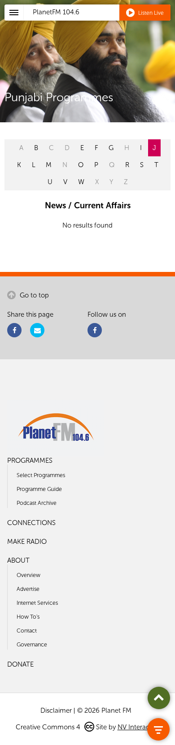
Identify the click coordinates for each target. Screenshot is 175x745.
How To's (28, 616)
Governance (32, 644)
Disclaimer (56, 710)
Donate (20, 664)
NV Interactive (139, 727)
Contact (27, 630)
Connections (31, 523)
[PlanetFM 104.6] (99, 23)
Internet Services (37, 602)
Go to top (33, 295)
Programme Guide (39, 489)
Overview (28, 575)
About (18, 560)
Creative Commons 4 (49, 727)
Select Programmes (41, 475)
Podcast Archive (37, 503)
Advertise (28, 589)
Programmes (29, 460)
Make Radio (27, 542)
